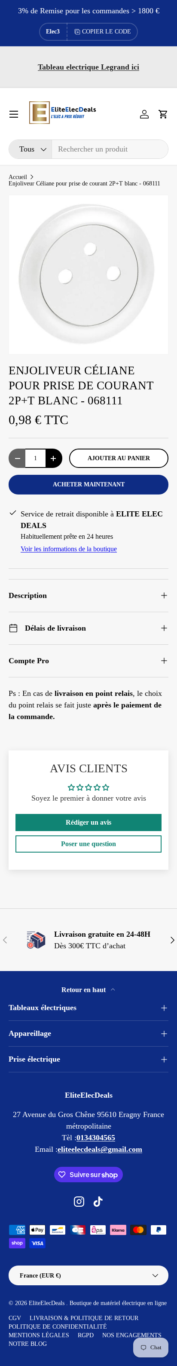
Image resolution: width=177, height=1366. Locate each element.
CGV (15, 1318)
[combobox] (88, 149)
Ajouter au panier (119, 458)
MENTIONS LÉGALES (39, 1335)
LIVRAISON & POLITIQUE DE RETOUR (84, 1318)
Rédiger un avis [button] (88, 822)
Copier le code (106, 31)
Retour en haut (84, 989)
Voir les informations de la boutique (69, 548)
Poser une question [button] (88, 843)
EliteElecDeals (47, 1303)
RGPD (86, 1335)
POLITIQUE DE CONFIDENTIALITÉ (58, 1327)
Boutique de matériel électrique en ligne (118, 1303)
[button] (163, 114)
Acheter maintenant (89, 484)
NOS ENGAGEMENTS (132, 1335)
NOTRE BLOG (28, 1344)
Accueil (18, 177)
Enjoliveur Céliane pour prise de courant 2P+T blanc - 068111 (84, 184)
